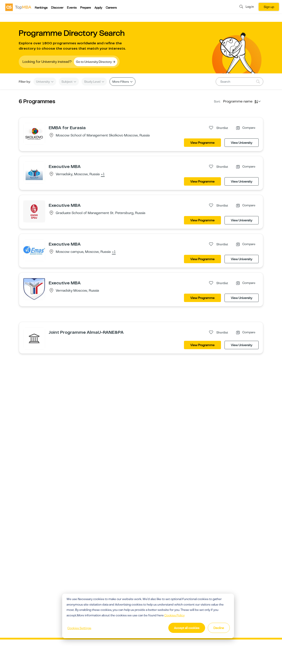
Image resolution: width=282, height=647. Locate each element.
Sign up (269, 7)
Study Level (92, 82)
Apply (98, 7)
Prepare (85, 7)
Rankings (41, 7)
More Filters (121, 82)
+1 (103, 174)
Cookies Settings (79, 628)
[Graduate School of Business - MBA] (34, 338)
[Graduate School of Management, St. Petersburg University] (34, 211)
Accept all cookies (186, 628)
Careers (111, 7)
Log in (250, 7)
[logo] (18, 7)
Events (72, 7)
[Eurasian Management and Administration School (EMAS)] (34, 250)
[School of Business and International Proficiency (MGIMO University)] (34, 289)
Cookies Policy (174, 615)
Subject (67, 82)
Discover (57, 7)
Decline (218, 628)
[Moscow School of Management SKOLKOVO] (34, 133)
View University (241, 143)
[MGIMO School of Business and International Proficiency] (34, 172)
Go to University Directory (94, 62)
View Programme (202, 143)
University (43, 82)
